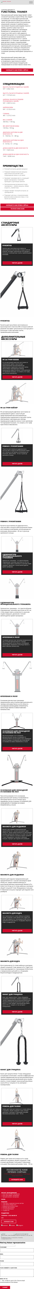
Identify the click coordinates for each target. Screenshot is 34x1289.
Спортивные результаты (9, 1204)
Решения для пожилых (8, 1207)
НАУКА (3, 1199)
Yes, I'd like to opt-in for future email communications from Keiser (12, 1281)
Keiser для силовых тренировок (11, 1194)
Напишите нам (17, 1179)
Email (1, 1254)
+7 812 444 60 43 (12, 1215)
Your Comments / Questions (8, 1268)
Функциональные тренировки (10, 1197)
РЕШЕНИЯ (4, 1202)
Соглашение (14, 1237)
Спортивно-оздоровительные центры (13, 1203)
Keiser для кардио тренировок (10, 1195)
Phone (2, 1261)
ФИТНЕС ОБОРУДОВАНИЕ (9, 1192)
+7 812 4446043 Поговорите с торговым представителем (17, 1175)
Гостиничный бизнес (8, 1209)
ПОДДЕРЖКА (5, 1213)
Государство (5, 1210)
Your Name (3, 1247)
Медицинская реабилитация (10, 1206)
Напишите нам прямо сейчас (17, 70)
